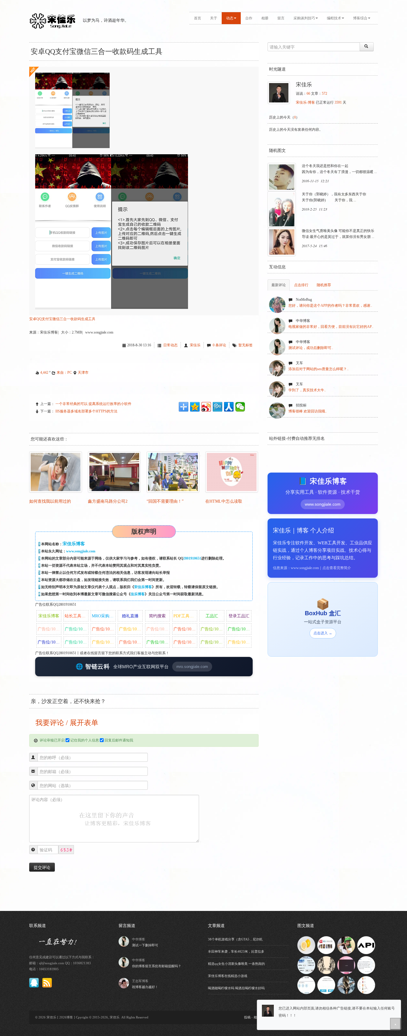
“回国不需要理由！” (165, 501)
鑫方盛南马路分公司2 (108, 501)
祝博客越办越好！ (145, 987)
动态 (229, 18)
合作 (248, 18)
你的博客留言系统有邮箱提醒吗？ (156, 966)
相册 (264, 18)
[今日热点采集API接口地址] (366, 945)
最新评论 (278, 285)
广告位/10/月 (49, 629)
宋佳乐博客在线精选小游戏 (227, 976)
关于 (213, 18)
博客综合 (360, 18)
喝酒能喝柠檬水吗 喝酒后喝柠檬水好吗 (236, 988)
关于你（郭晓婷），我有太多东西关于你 (334, 194)
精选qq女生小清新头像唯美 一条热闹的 (236, 963)
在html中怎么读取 (223, 501)
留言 (281, 18)
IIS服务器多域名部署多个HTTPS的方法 (86, 411)
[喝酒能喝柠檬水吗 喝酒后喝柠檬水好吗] (306, 945)
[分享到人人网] (229, 407)
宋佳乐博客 (143, 587)
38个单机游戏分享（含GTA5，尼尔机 (235, 939)
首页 (197, 18)
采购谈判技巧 (304, 18)
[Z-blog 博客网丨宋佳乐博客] (366, 965)
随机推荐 (324, 285)
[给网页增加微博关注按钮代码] (326, 945)
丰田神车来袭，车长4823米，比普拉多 (236, 951)
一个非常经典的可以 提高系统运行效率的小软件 (93, 404)
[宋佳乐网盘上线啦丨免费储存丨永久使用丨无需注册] (326, 985)
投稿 (247, 1017)
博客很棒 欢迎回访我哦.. (307, 411)
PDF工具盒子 (185, 616)
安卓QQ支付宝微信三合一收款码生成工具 (62, 319)
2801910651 (192, 558)
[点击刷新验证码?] (66, 849)
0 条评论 (219, 345)
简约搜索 (157, 616)
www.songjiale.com (80, 551)
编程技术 (334, 18)
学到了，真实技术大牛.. (307, 390)
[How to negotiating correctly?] (326, 965)
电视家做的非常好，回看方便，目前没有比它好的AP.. (330, 327)
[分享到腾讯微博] (217, 407)
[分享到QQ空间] (195, 407)
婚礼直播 (130, 616)
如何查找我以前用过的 (50, 501)
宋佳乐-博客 (305, 102)
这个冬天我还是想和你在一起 (325, 166)
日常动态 (170, 345)
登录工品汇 (239, 616)
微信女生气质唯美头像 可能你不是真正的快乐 (338, 231)
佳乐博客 (138, 594)
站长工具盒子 (76, 616)
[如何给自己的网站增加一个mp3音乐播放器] (306, 985)
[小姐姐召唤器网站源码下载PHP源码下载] (346, 965)
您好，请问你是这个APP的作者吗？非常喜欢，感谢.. (330, 305)
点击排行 (301, 285)
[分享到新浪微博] (206, 407)
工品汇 (212, 616)
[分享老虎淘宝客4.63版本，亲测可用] (366, 985)
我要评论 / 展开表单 (66, 723)
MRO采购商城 (104, 616)
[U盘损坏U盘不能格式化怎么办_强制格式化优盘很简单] (306, 965)
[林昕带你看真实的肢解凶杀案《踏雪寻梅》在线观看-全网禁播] (346, 985)
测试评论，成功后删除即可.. (310, 348)
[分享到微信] (240, 407)
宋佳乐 (195, 345)
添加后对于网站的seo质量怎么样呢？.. (318, 369)
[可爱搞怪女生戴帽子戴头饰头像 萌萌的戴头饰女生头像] (346, 945)
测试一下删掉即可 (145, 945)
